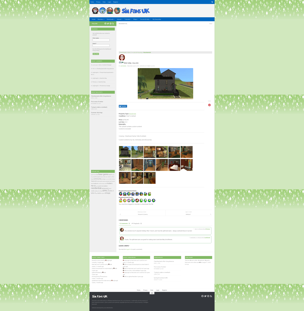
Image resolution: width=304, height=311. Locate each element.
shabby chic (97, 190)
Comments (125, 223)
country (107, 179)
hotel (110, 181)
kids (92, 183)
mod (105, 183)
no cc (93, 185)
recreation (104, 186)
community (97, 179)
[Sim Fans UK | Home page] (121, 10)
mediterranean (101, 183)
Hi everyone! (95, 276)
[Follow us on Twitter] (108, 23)
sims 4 (93, 193)
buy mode (103, 176)
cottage (104, 179)
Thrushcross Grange (105, 85)
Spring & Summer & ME (161, 278)
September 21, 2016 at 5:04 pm (197, 237)
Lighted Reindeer (96, 272)
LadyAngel (123, 66)
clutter (109, 176)
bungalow (98, 176)
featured (93, 181)
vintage (107, 193)
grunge (107, 181)
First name (96, 38)
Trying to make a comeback (99, 107)
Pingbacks (137, 223)
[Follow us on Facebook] (105, 23)
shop (101, 190)
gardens (101, 181)
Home (93, 19)
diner (110, 179)
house (113, 181)
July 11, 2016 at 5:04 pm (200, 228)
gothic (104, 181)
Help (104, 2)
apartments (93, 174)
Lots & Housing (137, 52)
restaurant (105, 188)
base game (103, 174)
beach (110, 174)
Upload (119, 19)
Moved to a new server (98, 260)
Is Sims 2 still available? (134, 270)
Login (109, 2)
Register (115, 2)
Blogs (135, 19)
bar (97, 174)
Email (95, 43)
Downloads (110, 19)
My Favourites (157, 19)
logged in (128, 249)
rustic (92, 191)
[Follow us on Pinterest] (110, 23)
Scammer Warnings (96, 112)
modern (109, 183)
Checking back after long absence (105, 68)
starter (99, 193)
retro (110, 188)
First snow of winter (97, 101)
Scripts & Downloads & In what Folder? (102, 268)
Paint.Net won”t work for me (99, 264)
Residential (123, 23)
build (94, 176)
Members (100, 19)
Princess (208, 228)
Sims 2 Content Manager (105, 65)
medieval (95, 183)
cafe (107, 176)
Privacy (98, 2)
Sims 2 (129, 52)
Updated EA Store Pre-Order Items (101, 280)
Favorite (123, 106)
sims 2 (106, 190)
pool (99, 186)
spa (96, 193)
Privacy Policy (96, 50)
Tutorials (127, 19)
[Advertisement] (165, 39)
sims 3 (111, 191)
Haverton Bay (103, 78)
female (98, 181)
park (97, 186)
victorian (102, 193)
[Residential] (121, 63)
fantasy (113, 179)
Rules (92, 2)
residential (96, 188)
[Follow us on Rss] (113, 23)
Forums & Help (144, 19)
